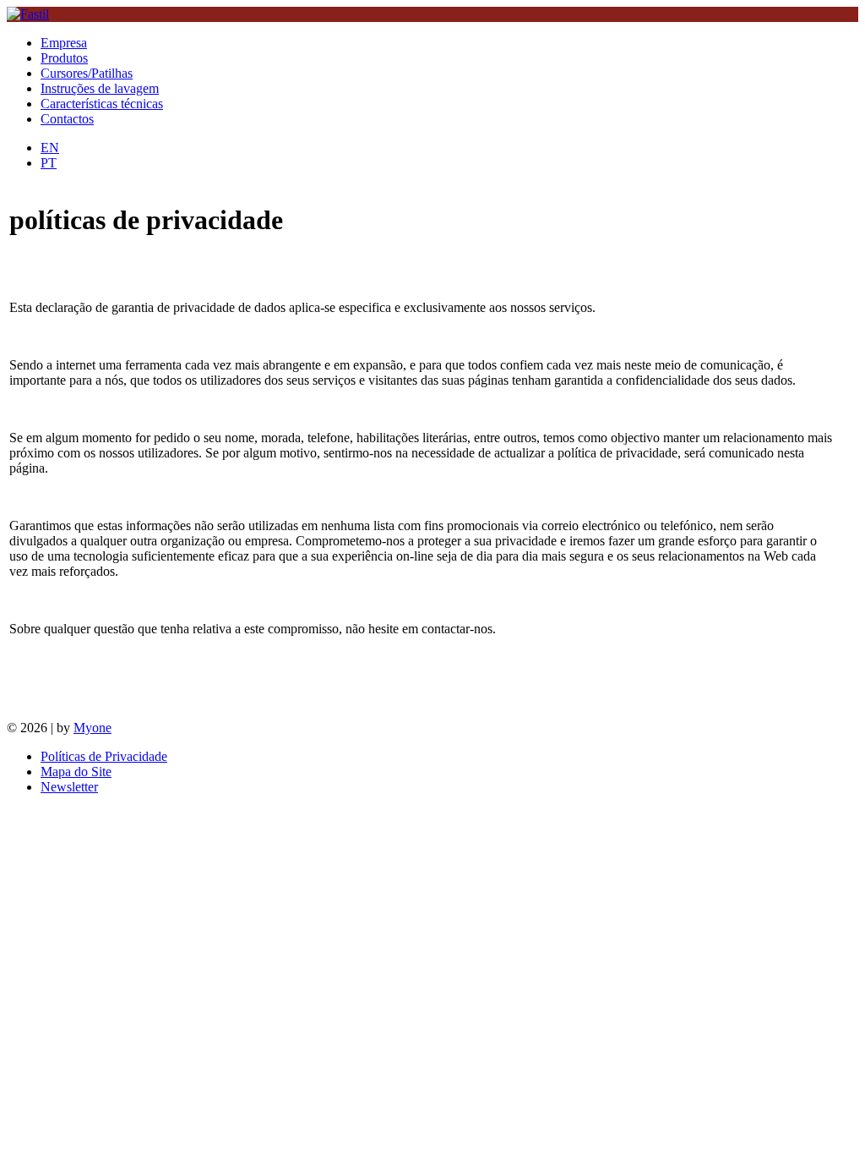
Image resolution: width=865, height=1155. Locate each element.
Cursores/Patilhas (87, 73)
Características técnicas (102, 103)
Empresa (64, 43)
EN (50, 147)
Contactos (67, 119)
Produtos (64, 58)
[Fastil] (28, 14)
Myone (92, 727)
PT (49, 163)
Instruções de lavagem (100, 88)
